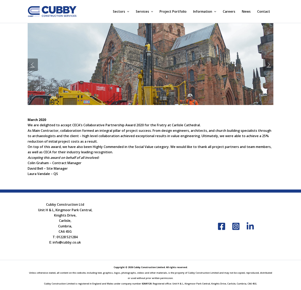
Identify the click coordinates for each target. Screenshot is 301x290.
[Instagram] (235, 226)
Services (142, 11)
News (246, 11)
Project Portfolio (173, 11)
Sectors (119, 11)
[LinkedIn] (250, 226)
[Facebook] (221, 226)
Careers (229, 11)
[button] (127, 11)
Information (202, 11)
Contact (263, 11)
